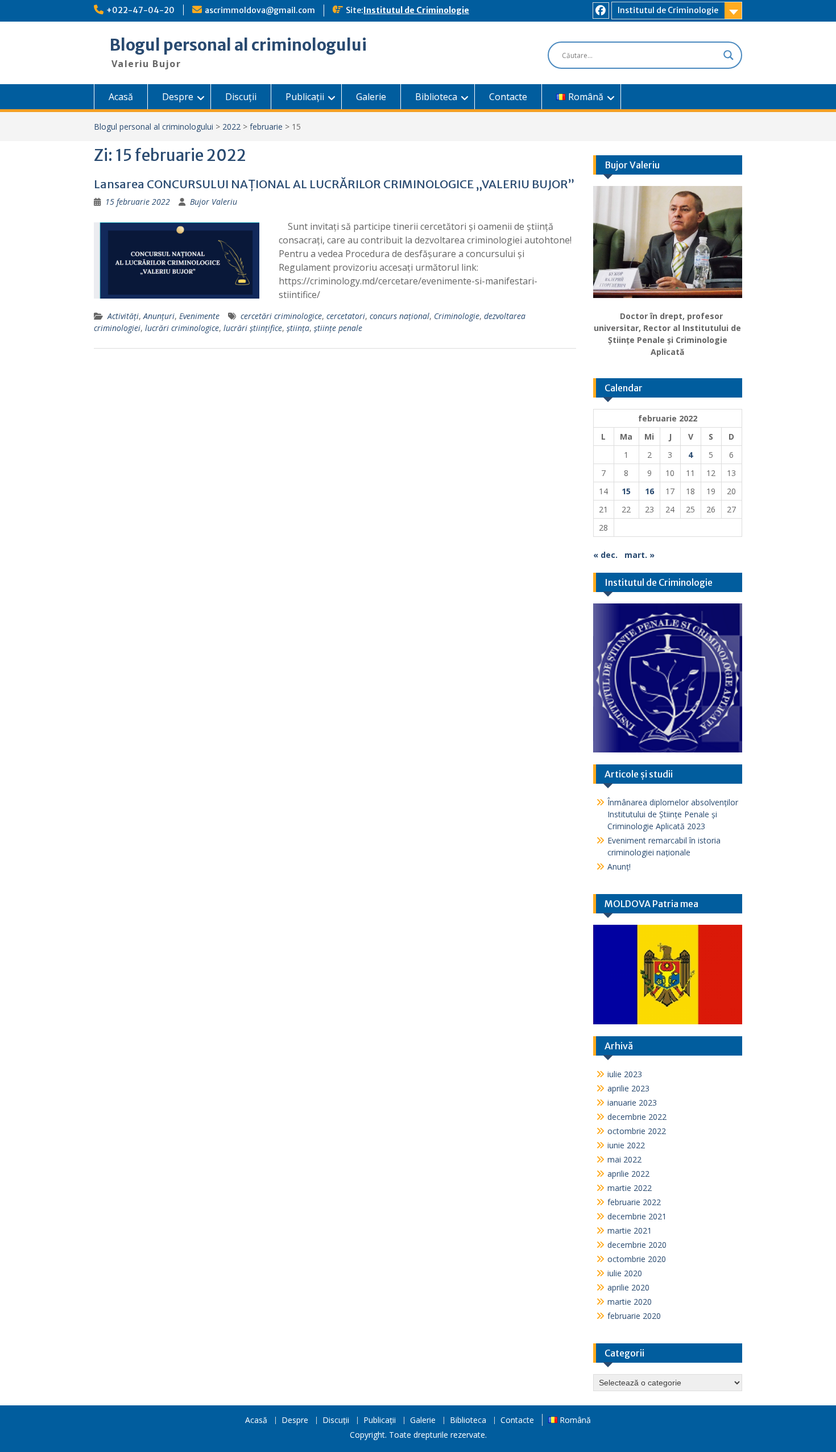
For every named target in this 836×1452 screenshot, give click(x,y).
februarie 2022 (634, 1202)
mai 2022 (624, 1159)
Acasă (121, 96)
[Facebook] (601, 10)
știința (298, 327)
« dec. (605, 554)
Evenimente (199, 316)
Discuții (240, 96)
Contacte (508, 96)
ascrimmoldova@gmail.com (260, 10)
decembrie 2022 (637, 1116)
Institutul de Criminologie (416, 10)
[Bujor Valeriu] (668, 242)
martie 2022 (629, 1187)
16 (649, 491)
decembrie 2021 (637, 1216)
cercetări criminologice (281, 316)
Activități (123, 316)
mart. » (639, 554)
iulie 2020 (624, 1273)
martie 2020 (629, 1301)
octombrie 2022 (636, 1131)
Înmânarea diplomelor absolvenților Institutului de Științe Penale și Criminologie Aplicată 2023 (672, 814)
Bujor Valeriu (213, 201)
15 (626, 491)
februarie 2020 (634, 1315)
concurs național (399, 316)
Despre (177, 96)
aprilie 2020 (628, 1287)
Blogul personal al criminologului (238, 45)
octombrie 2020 (636, 1259)
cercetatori (345, 316)
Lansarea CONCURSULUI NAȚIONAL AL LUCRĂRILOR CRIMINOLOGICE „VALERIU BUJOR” (334, 184)
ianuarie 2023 (632, 1102)
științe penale (338, 327)
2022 (231, 126)
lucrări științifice (253, 327)
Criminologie (456, 316)
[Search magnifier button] (728, 55)
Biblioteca (436, 96)
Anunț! (619, 866)
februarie (266, 126)
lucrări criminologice (182, 327)
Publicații (304, 96)
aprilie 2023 (628, 1088)
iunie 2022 (626, 1145)
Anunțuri (159, 316)
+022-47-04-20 (140, 10)
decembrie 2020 (637, 1244)
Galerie (371, 96)
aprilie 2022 (628, 1173)
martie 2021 (629, 1230)
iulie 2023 (624, 1074)
